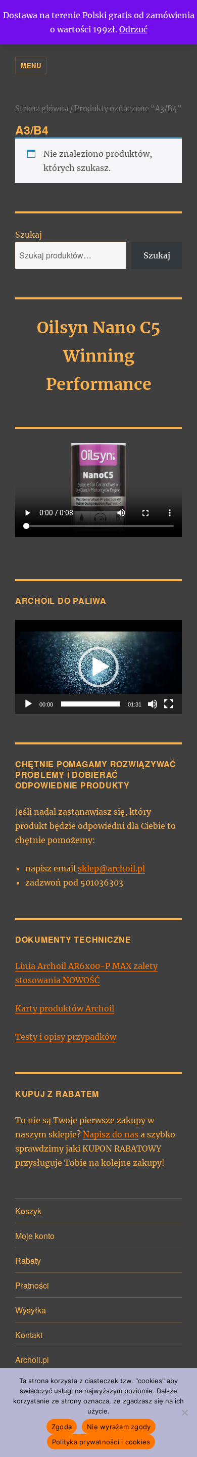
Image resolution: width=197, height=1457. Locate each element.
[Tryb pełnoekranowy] (169, 704)
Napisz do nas (110, 1134)
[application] (98, 667)
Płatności (32, 1285)
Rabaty (28, 1260)
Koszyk (28, 1211)
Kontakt (28, 1335)
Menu (31, 65)
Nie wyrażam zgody (119, 1427)
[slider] (90, 704)
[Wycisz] (152, 704)
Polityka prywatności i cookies (101, 1442)
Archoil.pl (32, 1359)
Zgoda (62, 1427)
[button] (98, 667)
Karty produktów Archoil (64, 1008)
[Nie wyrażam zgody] (184, 1412)
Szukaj (28, 235)
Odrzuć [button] (133, 29)
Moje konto (35, 1236)
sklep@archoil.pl (111, 868)
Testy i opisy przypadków (65, 1037)
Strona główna (41, 108)
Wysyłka (30, 1310)
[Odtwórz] (28, 704)
